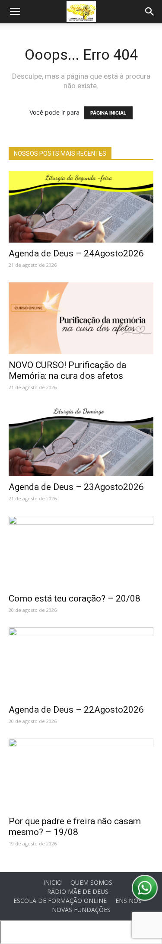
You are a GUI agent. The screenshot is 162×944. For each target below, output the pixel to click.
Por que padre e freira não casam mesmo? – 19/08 (75, 826)
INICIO (52, 882)
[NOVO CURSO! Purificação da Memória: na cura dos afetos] (81, 318)
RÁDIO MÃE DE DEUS (77, 892)
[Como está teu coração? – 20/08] (81, 551)
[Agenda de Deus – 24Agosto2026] (81, 207)
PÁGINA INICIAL (108, 113)
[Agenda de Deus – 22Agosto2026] (81, 663)
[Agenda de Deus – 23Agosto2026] (81, 440)
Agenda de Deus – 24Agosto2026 (76, 253)
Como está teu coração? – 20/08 (74, 598)
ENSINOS (128, 901)
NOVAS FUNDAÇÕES (81, 910)
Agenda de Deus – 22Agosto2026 (76, 709)
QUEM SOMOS (91, 882)
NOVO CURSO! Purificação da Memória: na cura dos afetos (67, 370)
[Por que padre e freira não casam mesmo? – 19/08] (81, 774)
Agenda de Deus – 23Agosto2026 (76, 487)
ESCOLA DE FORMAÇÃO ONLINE (60, 901)
